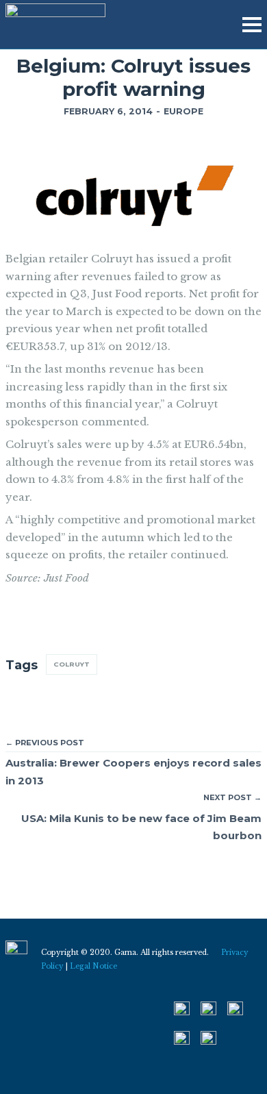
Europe (183, 111)
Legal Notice (93, 966)
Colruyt (71, 664)
